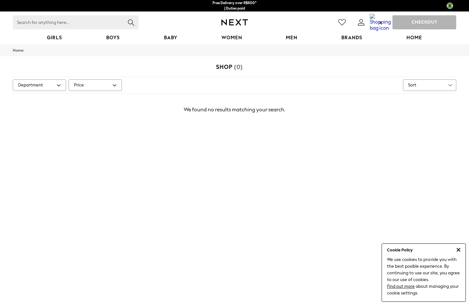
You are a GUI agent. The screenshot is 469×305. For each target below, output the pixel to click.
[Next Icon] (234, 22)
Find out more (401, 286)
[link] (361, 22)
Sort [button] (412, 85)
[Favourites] (342, 22)
